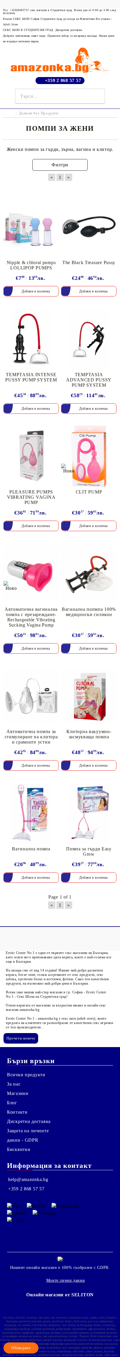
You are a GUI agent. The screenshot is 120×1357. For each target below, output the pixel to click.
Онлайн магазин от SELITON (60, 1294)
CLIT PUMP (89, 491)
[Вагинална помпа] (31, 813)
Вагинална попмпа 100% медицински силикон (89, 612)
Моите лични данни (65, 1280)
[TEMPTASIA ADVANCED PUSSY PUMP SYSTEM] (89, 339)
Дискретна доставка (29, 1121)
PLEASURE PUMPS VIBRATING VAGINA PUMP (31, 497)
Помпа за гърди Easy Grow (89, 851)
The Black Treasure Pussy (88, 262)
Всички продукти (26, 1074)
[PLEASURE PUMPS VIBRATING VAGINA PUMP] (31, 456)
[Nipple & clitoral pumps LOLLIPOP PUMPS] (31, 227)
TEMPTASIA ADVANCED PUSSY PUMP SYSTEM (89, 380)
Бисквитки (18, 1149)
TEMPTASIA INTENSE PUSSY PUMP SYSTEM (31, 377)
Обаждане (20, 1348)
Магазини (18, 1093)
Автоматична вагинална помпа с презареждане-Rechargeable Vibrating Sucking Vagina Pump (31, 617)
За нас (13, 1084)
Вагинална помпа (31, 848)
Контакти (17, 1112)
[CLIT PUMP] (89, 456)
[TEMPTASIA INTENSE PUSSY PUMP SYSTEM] (31, 339)
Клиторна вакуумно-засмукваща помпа (89, 734)
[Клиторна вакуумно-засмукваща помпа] (89, 696)
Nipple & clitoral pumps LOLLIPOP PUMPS (31, 265)
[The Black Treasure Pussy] (89, 227)
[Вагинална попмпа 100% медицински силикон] (89, 573)
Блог (12, 1102)
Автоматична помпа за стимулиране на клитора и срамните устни (31, 736)
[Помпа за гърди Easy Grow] (89, 813)
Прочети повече (20, 1038)
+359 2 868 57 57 (63, 80)
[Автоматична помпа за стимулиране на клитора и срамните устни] (31, 696)
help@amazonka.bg (28, 1179)
